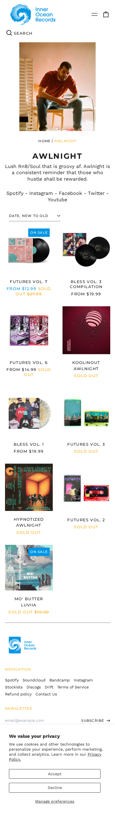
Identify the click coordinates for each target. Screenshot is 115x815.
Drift (49, 687)
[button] (105, 14)
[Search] (9, 33)
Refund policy (18, 694)
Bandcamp (59, 680)
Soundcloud (34, 680)
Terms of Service (73, 687)
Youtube (57, 199)
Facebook (70, 193)
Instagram (41, 193)
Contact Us (46, 694)
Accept (54, 774)
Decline (55, 787)
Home (44, 141)
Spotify (14, 193)
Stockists (14, 687)
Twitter (96, 193)
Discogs (34, 687)
